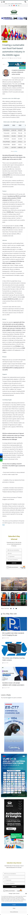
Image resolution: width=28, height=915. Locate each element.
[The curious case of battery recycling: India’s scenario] (14, 643)
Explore (22, 68)
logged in (9, 697)
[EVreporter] (1, 2)
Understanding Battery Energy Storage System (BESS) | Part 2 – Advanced (14, 587)
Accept (14, 904)
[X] (1, 456)
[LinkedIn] (1, 458)
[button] (26, 893)
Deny (14, 908)
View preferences (14, 912)
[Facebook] (1, 455)
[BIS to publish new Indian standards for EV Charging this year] (14, 618)
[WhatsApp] (1, 460)
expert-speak (13, 58)
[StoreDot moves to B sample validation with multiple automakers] (14, 668)
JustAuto (15, 151)
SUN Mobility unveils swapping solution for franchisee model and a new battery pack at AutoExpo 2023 (14, 601)
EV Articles (5, 41)
